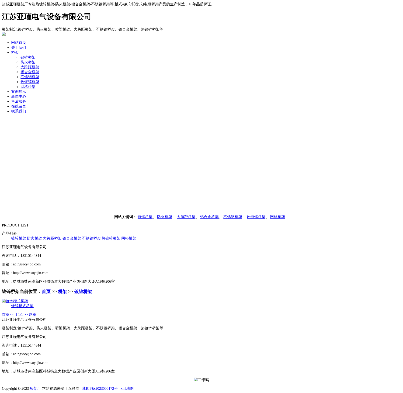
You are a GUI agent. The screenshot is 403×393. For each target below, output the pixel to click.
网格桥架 (28, 87)
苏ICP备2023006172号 (100, 388)
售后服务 (18, 101)
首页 (46, 291)
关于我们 (18, 47)
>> (26, 314)
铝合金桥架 (30, 72)
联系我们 (18, 111)
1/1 (20, 314)
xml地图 (127, 388)
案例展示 (18, 92)
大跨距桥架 (30, 67)
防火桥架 (28, 62)
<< (12, 314)
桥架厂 (35, 388)
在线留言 (18, 106)
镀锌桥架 (28, 57)
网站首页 (18, 43)
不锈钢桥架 (30, 77)
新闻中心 (18, 96)
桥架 (15, 52)
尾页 (32, 314)
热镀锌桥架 (30, 82)
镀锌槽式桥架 (22, 306)
